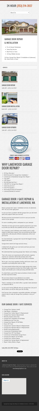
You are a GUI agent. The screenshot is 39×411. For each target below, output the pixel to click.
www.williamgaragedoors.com (19, 368)
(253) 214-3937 (24, 6)
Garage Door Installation (11, 106)
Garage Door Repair (8, 85)
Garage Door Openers (9, 127)
